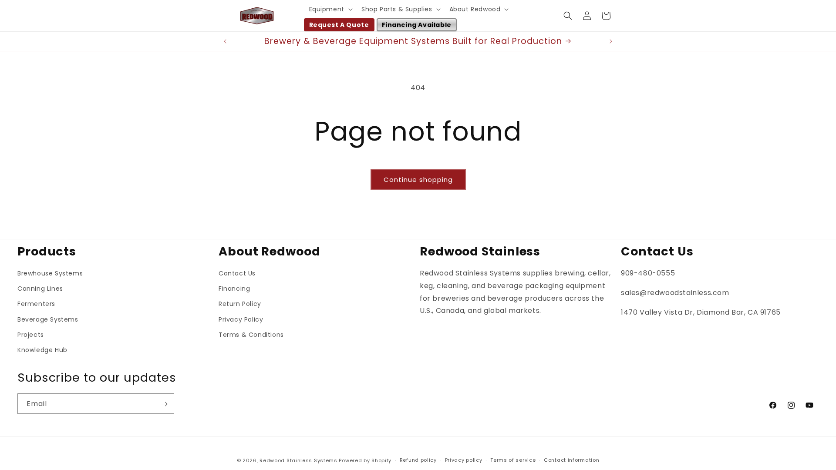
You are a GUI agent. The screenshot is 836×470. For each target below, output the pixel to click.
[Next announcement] (610, 41)
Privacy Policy (241, 319)
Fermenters (36, 303)
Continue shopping (418, 179)
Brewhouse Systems (50, 273)
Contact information (571, 460)
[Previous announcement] (225, 41)
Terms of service (513, 460)
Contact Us (237, 273)
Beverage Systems (47, 319)
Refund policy (418, 460)
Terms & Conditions (251, 334)
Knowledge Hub (42, 350)
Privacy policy (463, 460)
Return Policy (240, 303)
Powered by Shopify (365, 460)
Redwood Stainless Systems (298, 460)
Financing (234, 288)
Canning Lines (40, 288)
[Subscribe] (164, 404)
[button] (330, 9)
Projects (30, 334)
